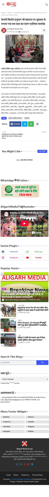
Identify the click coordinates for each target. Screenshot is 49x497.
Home (8, 475)
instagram (14, 257)
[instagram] (28, 464)
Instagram (6, 431)
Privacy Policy (37, 475)
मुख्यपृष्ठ (3, 13)
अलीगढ (10, 13)
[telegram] (32, 464)
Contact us (25, 475)
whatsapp (38, 252)
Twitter (25, 124)
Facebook (16, 124)
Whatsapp (31, 124)
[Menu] (3, 4)
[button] (46, 4)
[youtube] (24, 464)
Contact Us (7, 422)
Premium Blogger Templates (21, 479)
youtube (38, 257)
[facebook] (16, 464)
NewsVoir (6, 417)
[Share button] (37, 124)
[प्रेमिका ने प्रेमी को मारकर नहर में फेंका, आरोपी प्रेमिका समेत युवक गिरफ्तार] (8, 340)
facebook (14, 252)
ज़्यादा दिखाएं (42, 151)
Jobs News (6, 427)
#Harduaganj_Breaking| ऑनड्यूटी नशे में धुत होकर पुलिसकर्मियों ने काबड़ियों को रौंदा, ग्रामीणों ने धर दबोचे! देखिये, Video (31, 324)
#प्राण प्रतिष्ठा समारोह (15, 118)
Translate (17, 383)
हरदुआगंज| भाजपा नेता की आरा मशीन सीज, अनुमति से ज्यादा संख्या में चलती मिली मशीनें (32, 309)
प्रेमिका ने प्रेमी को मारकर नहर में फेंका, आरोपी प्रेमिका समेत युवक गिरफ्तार (31, 338)
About (16, 475)
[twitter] (20, 464)
